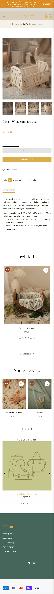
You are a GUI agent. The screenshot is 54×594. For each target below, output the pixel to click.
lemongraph (15, 583)
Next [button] (49, 108)
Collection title (27, 493)
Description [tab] (9, 190)
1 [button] (20, 338)
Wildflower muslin (14, 413)
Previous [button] (5, 302)
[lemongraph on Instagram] (34, 562)
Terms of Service (9, 551)
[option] (27, 302)
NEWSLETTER (47, 4)
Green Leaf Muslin (27, 328)
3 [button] (25, 338)
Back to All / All (28, 354)
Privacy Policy (8, 547)
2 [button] (22, 338)
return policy (8, 538)
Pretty (40, 413)
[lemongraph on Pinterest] (29, 562)
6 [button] (34, 338)
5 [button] (31, 338)
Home (14, 24)
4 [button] (28, 338)
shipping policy (8, 533)
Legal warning (8, 542)
